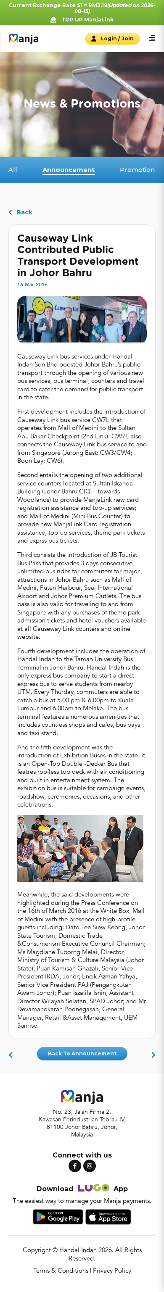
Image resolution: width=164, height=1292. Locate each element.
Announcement (93, 1053)
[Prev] (12, 1055)
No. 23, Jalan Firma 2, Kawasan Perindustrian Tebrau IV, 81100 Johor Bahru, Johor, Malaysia (82, 1123)
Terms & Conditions (60, 1270)
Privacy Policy (112, 1270)
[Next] (151, 1055)
